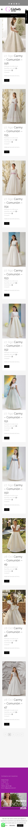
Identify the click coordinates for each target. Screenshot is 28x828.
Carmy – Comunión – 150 (13, 489)
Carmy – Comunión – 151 (13, 417)
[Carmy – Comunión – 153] (14, 249)
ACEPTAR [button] (20, 825)
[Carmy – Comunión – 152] (14, 321)
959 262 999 (8, 786)
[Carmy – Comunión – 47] (14, 678)
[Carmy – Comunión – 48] (14, 607)
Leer (6, 80)
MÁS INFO (12, 825)
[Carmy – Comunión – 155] (14, 106)
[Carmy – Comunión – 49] (14, 535)
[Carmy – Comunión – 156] (14, 34)
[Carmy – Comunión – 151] (14, 392)
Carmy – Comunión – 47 (13, 703)
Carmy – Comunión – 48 (13, 632)
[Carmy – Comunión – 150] (14, 464)
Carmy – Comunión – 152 (13, 345)
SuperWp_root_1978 (9, 68)
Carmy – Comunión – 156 (13, 59)
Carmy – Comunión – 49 (13, 560)
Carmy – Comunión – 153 (13, 274)
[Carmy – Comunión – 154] (14, 178)
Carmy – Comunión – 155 (13, 131)
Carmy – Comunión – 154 (13, 202)
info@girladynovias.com (10, 788)
